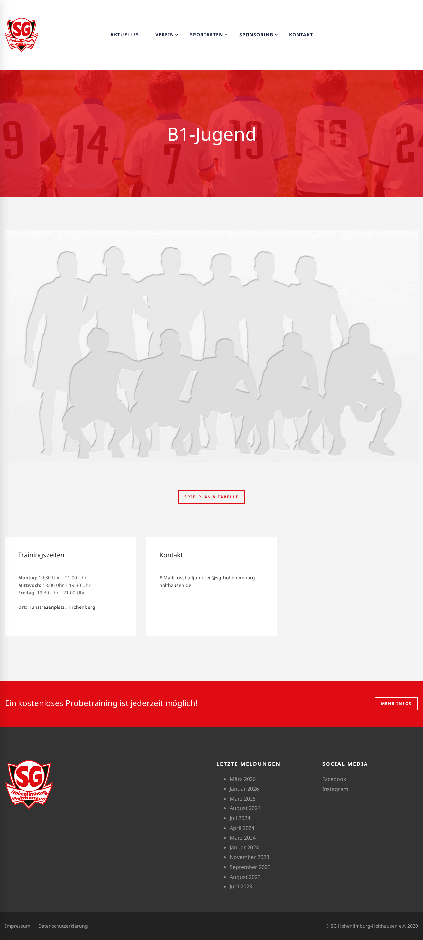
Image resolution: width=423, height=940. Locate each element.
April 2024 (242, 828)
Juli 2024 (240, 818)
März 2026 (243, 779)
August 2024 (245, 808)
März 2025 (243, 798)
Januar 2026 (244, 788)
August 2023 (245, 877)
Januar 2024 (244, 847)
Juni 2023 (241, 886)
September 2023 (250, 867)
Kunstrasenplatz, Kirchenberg (61, 607)
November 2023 (249, 857)
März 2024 (243, 837)
